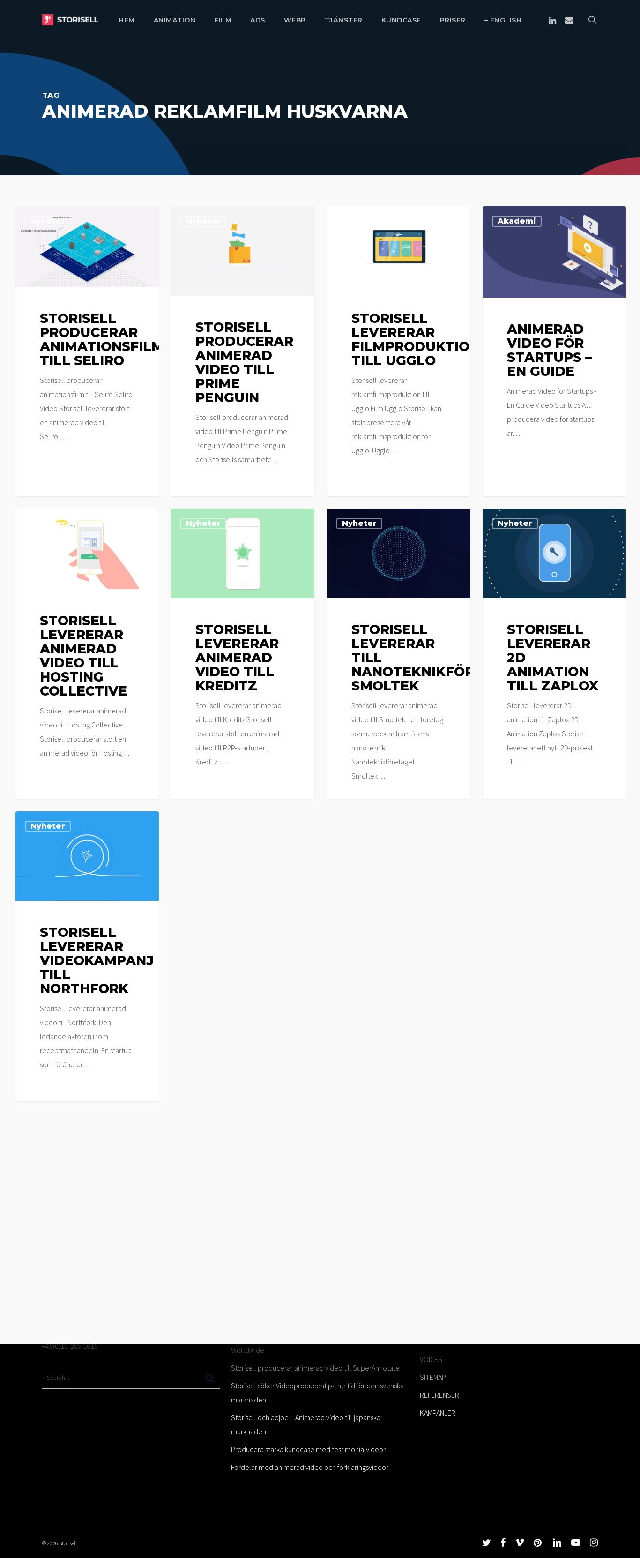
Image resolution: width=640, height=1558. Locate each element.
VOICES (431, 1359)
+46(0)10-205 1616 (70, 1346)
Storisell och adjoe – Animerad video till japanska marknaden (305, 1424)
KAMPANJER (437, 1412)
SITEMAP (433, 1377)
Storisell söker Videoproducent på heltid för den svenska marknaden (317, 1392)
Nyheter (47, 221)
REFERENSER (439, 1395)
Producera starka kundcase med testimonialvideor (308, 1449)
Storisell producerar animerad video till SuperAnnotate (315, 1367)
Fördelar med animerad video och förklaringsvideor (309, 1467)
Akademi (517, 221)
